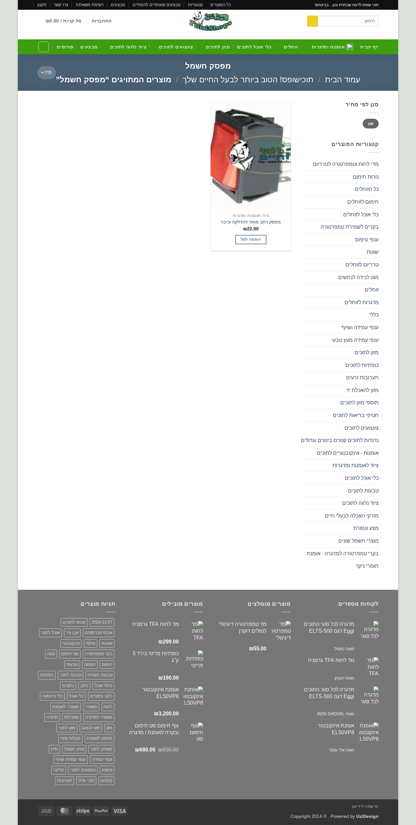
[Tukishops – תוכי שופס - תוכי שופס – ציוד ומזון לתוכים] (208, 21)
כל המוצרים (220, 4)
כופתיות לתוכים (362, 365)
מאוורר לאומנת (65, 706)
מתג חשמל (74, 749)
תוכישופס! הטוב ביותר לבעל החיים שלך (248, 79)
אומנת (106, 643)
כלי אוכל (76, 696)
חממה (90, 664)
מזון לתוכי (66, 727)
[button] (102, 21)
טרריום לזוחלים (362, 264)
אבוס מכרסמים (98, 632)
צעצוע (107, 769)
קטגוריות (195, 4)
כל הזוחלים (367, 189)
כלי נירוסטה (52, 696)
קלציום (106, 780)
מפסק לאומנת (99, 738)
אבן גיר (72, 632)
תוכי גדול (86, 780)
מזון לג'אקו (91, 727)
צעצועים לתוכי (83, 769)
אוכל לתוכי (50, 632)
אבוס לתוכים (74, 622)
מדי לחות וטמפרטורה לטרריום (346, 164)
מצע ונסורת (366, 528)
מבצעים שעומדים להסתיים (157, 4)
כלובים (68, 685)
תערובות (64, 780)
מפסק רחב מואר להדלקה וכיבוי (251, 221)
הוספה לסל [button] (250, 239)
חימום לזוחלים (363, 202)
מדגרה (52, 717)
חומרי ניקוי (367, 566)
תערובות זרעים (362, 377)
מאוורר (91, 706)
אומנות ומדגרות (328, 46)
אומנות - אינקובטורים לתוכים (348, 453)
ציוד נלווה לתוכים (128, 46)
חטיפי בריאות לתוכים (356, 415)
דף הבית (369, 46)
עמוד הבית (342, 79)
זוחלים (291, 46)
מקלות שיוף (70, 738)
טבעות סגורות (99, 674)
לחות (107, 706)
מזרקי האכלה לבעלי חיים (352, 516)
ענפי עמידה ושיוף (360, 327)
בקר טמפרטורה (98, 653)
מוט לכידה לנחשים (358, 277)
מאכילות (71, 717)
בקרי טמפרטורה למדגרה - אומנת (343, 553)
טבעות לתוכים (363, 491)
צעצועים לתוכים (176, 46)
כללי (374, 315)
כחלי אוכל (103, 685)
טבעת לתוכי (70, 674)
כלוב (84, 685)
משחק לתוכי (101, 749)
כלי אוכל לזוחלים (361, 214)
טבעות (72, 664)
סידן (54, 749)
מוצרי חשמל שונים (358, 541)
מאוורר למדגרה (98, 717)
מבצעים (118, 4)
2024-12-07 (102, 622)
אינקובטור (71, 643)
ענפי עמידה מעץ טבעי (355, 340)
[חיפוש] (43, 47)
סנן (371, 123)
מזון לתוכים (218, 46)
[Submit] (312, 21)
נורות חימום (366, 177)
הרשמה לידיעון (365, 806)
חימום (107, 664)
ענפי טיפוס (367, 239)
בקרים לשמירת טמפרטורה (349, 227)
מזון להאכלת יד (362, 390)
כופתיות (47, 674)
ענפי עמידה (102, 759)
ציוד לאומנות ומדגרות (355, 465)
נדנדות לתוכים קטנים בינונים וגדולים (340, 440)
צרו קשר (61, 4)
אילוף (90, 643)
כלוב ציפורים (101, 696)
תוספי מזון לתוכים (359, 402)
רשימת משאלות (90, 4)
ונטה (51, 653)
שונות (373, 252)
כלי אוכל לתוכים (254, 46)
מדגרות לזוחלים (361, 302)
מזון (109, 727)
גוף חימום (70, 653)
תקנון (41, 4)
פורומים (65, 46)
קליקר (58, 769)
